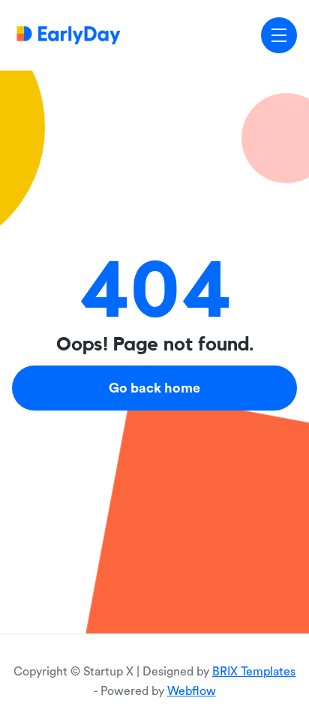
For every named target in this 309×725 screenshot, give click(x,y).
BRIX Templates (254, 672)
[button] (279, 35)
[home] (68, 35)
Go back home (154, 388)
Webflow (191, 691)
